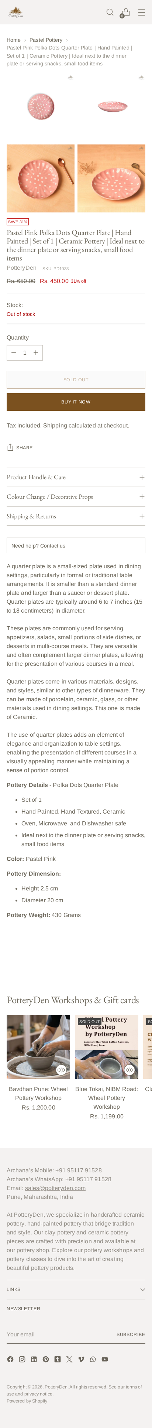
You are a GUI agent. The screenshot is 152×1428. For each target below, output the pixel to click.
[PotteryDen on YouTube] (105, 1361)
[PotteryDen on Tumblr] (58, 1361)
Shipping (55, 425)
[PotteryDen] (16, 12)
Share (24, 447)
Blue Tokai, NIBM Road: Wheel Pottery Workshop (106, 1098)
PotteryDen (22, 268)
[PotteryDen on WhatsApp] (93, 1361)
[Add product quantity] (35, 352)
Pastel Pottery (46, 40)
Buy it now (75, 402)
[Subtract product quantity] (13, 352)
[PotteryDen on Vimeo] (81, 1361)
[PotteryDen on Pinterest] (46, 1361)
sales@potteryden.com (55, 1188)
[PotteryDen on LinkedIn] (34, 1361)
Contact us (53, 546)
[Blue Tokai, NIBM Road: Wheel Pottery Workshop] (106, 1047)
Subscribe (131, 1334)
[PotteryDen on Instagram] (22, 1361)
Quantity (18, 337)
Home (14, 40)
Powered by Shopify (27, 1401)
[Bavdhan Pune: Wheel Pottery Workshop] (38, 1047)
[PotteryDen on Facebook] (11, 1361)
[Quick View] (61, 1070)
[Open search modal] (109, 12)
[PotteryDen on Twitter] (70, 1361)
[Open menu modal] (141, 12)
